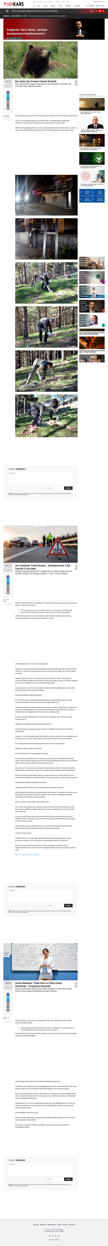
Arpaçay (40, 1)
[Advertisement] (45, 100)
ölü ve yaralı (35, 854)
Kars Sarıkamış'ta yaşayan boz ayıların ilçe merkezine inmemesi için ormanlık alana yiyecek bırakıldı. (43, 85)
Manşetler (43, 1224)
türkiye (24, 854)
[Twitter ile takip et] (52, 1236)
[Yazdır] (8, 105)
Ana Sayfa (36, 1224)
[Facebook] (8, 92)
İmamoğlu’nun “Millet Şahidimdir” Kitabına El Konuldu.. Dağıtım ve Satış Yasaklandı (36, 11)
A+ (76, 81)
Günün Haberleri (52, 1224)
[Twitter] (8, 95)
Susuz (68, 1)
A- (76, 84)
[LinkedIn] (8, 98)
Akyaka (34, 1)
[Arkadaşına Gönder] (8, 102)
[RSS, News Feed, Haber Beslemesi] (55, 1236)
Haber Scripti (52, 1240)
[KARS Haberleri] (34, 5)
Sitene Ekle (71, 1224)
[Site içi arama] (103, 11)
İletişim (65, 1224)
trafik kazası (29, 854)
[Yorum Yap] (8, 108)
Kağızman (51, 1)
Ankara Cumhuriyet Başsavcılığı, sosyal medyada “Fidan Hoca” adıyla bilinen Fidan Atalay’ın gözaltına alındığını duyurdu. (43, 990)
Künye (59, 1224)
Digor (45, 1)
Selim (63, 1)
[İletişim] (99, 11)
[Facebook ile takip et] (49, 1236)
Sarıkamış (57, 1)
